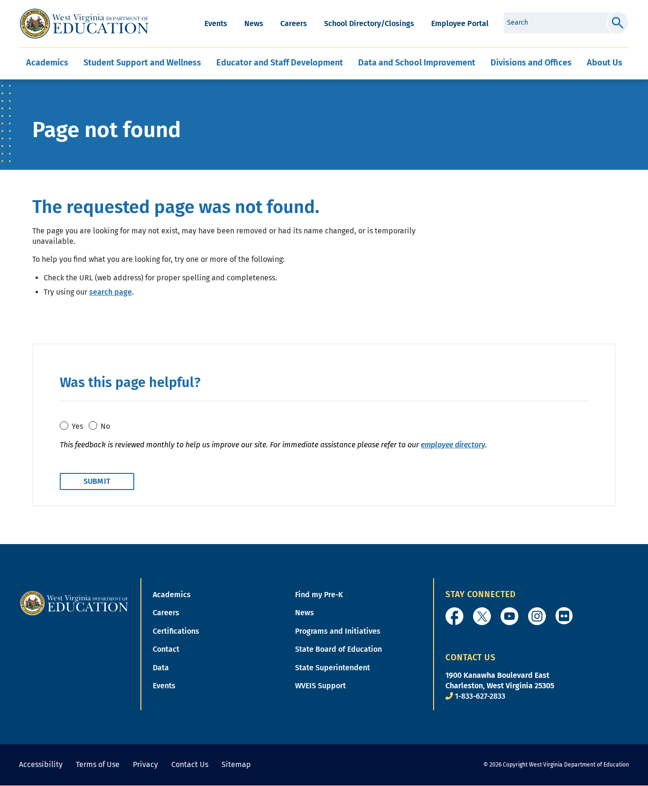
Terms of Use (98, 764)
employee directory (453, 444)
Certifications (176, 631)
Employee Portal (460, 23)
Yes (77, 426)
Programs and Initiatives (337, 631)
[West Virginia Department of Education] (84, 24)
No (105, 426)
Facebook (454, 616)
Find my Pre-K (319, 594)
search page (110, 291)
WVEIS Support (320, 685)
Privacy (145, 764)
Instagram (537, 616)
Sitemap (236, 764)
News (253, 23)
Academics (172, 594)
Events (215, 23)
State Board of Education (338, 649)
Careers (293, 23)
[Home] (74, 602)
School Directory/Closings (369, 23)
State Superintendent (332, 667)
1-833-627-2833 (480, 696)
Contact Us (189, 764)
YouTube (509, 616)
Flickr (564, 615)
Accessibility (41, 764)
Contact (166, 649)
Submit (618, 23)
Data (161, 667)
